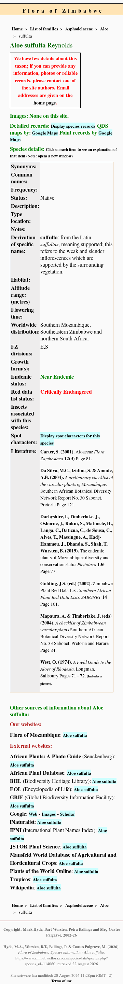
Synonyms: (24, 166)
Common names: (21, 177)
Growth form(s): (20, 364)
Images (49, 814)
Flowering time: (22, 313)
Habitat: (20, 279)
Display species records (73, 126)
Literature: (24, 451)
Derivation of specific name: (23, 244)
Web (33, 814)
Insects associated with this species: (22, 417)
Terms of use (61, 981)
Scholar (67, 814)
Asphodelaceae (79, 29)
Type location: (21, 217)
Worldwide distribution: (25, 328)
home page (44, 102)
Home (17, 29)
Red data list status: (22, 395)
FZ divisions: (21, 349)
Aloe (104, 29)
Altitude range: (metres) (20, 294)
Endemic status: (21, 379)
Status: (19, 197)
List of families (44, 29)
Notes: (18, 229)
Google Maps (45, 132)
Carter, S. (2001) (56, 451)
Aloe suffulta (75, 735)
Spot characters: (24, 438)
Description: (25, 206)
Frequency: (24, 189)
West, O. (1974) (55, 662)
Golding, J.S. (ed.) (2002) (65, 583)
